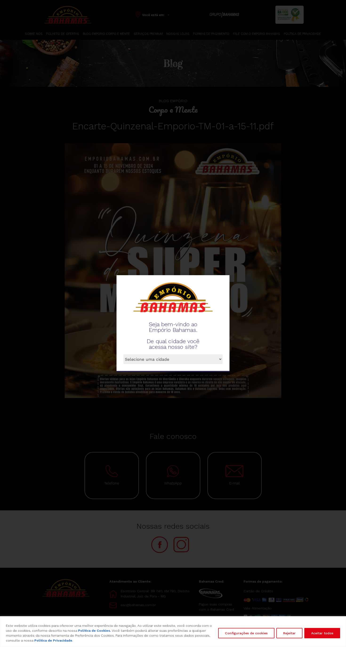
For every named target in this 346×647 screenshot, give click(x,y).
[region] (173, 631)
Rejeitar (289, 633)
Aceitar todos (322, 633)
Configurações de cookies (246, 633)
